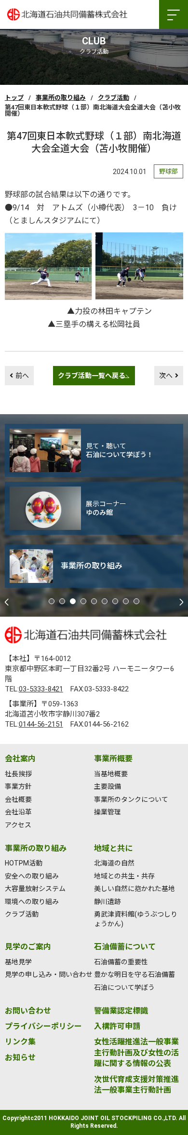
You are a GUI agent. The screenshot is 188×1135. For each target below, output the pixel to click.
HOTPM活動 (23, 863)
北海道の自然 (114, 863)
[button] (51, 601)
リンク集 (20, 1041)
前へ (22, 375)
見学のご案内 (28, 946)
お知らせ (20, 1057)
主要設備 (107, 786)
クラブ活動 (113, 97)
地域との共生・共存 (124, 876)
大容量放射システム (35, 888)
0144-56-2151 (41, 724)
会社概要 (18, 799)
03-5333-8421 (41, 689)
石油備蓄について (125, 946)
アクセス (18, 825)
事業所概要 (113, 758)
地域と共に (113, 848)
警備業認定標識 (121, 1010)
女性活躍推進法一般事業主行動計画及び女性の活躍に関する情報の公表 (136, 1052)
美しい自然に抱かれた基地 (134, 888)
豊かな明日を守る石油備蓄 (134, 974)
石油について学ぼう (124, 987)
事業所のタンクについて (131, 799)
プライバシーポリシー (43, 1026)
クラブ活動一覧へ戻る (91, 375)
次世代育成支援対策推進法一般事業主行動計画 (136, 1084)
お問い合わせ (28, 1010)
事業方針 (18, 786)
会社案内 (20, 758)
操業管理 (107, 812)
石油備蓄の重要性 (121, 962)
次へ (166, 375)
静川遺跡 (107, 901)
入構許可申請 (117, 1026)
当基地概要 (111, 774)
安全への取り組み (32, 876)
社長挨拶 (18, 774)
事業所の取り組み (61, 97)
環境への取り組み (32, 901)
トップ (14, 97)
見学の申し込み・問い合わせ (49, 974)
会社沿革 (18, 812)
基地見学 (18, 962)
